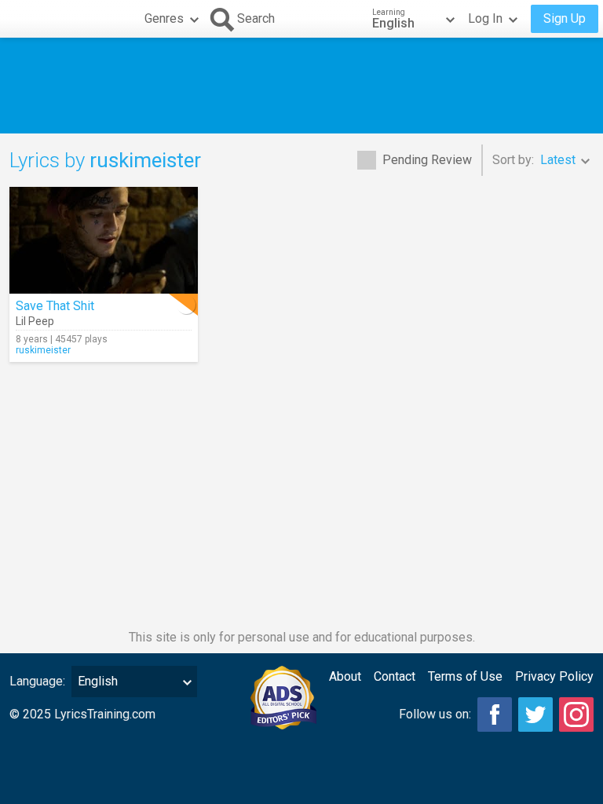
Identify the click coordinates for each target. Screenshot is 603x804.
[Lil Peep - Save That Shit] (103, 240)
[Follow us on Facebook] (494, 714)
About (345, 676)
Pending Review (427, 159)
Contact (394, 676)
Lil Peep (35, 321)
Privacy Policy (554, 676)
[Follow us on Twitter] (535, 714)
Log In (485, 18)
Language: (37, 681)
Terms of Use (465, 676)
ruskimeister (43, 350)
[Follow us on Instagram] (576, 714)
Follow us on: (435, 714)
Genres (164, 18)
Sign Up (564, 18)
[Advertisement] (301, 85)
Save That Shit (55, 305)
